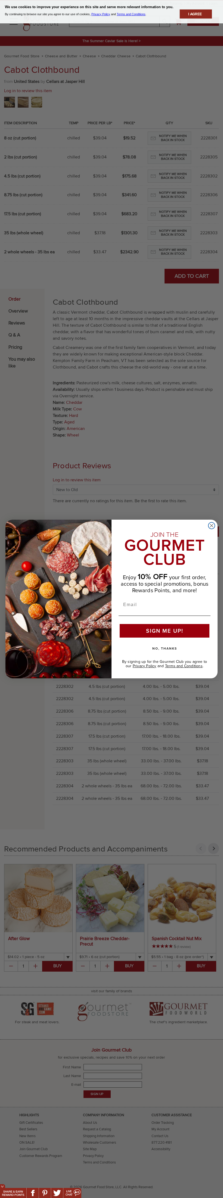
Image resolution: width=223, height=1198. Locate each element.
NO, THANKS (164, 648)
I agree (195, 14)
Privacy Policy (144, 666)
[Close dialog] (211, 525)
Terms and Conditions (184, 666)
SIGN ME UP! (164, 631)
